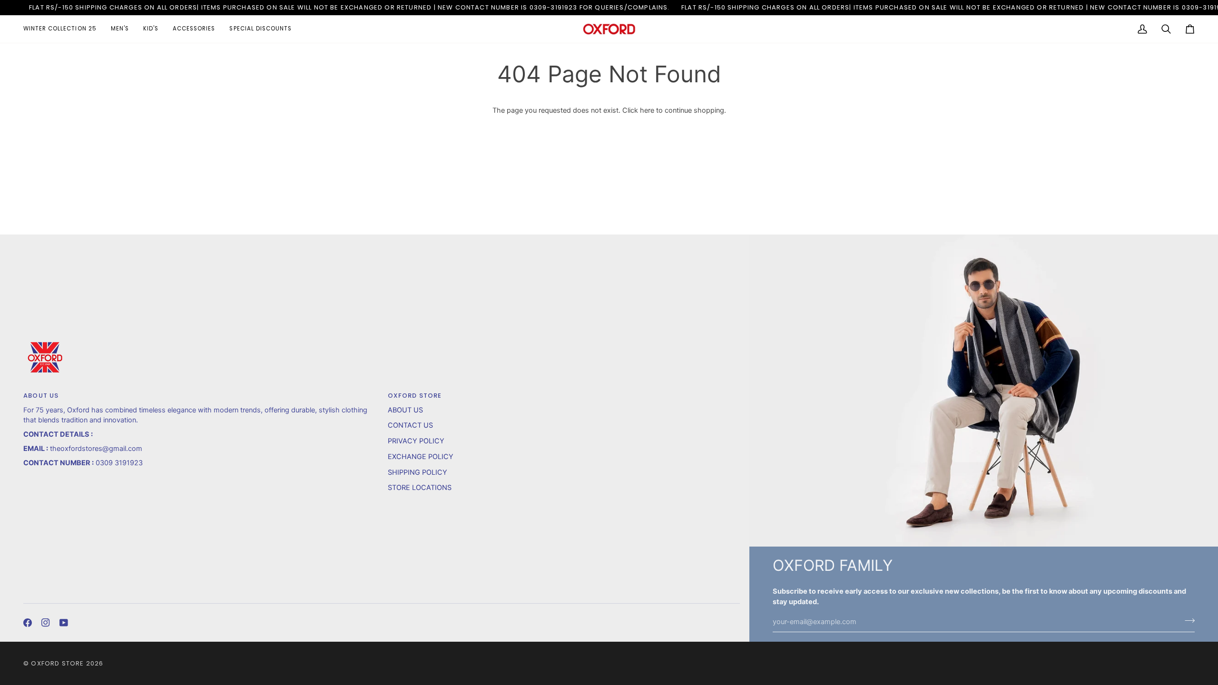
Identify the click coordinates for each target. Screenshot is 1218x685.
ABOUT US (405, 410)
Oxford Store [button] (415, 395)
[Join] (1187, 620)
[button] (63, 29)
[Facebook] (27, 622)
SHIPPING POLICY (417, 472)
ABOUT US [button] (41, 395)
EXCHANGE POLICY (420, 456)
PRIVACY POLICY (416, 441)
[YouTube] (63, 622)
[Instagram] (45, 622)
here (647, 110)
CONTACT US (410, 425)
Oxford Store (57, 663)
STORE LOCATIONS (420, 487)
